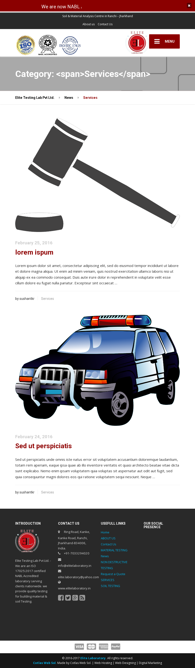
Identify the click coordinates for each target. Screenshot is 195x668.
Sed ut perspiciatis (43, 446)
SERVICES (107, 580)
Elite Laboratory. (93, 658)
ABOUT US (108, 538)
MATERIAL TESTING (114, 550)
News (105, 556)
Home (105, 532)
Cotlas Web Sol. (45, 663)
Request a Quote (113, 574)
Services (47, 299)
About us (89, 24)
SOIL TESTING (110, 586)
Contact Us (105, 24)
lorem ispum (34, 252)
